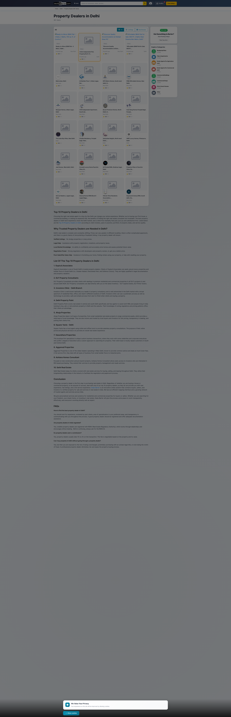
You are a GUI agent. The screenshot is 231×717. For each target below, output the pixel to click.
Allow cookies (72, 713)
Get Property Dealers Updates (136, 379)
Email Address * (122, 355)
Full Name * (120, 347)
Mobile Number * (122, 362)
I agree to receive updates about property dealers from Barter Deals (136, 372)
